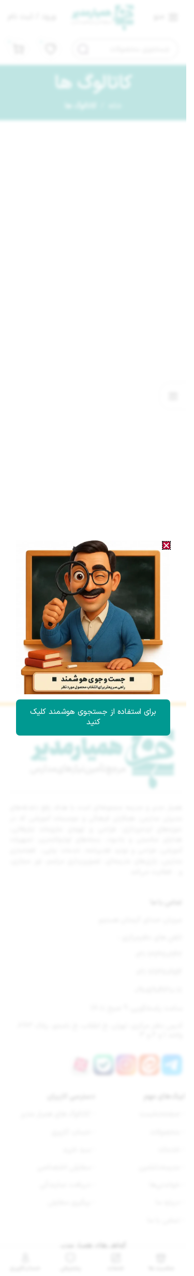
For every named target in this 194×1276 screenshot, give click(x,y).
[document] (93, 638)
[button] (166, 545)
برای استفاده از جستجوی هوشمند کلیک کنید (93, 717)
